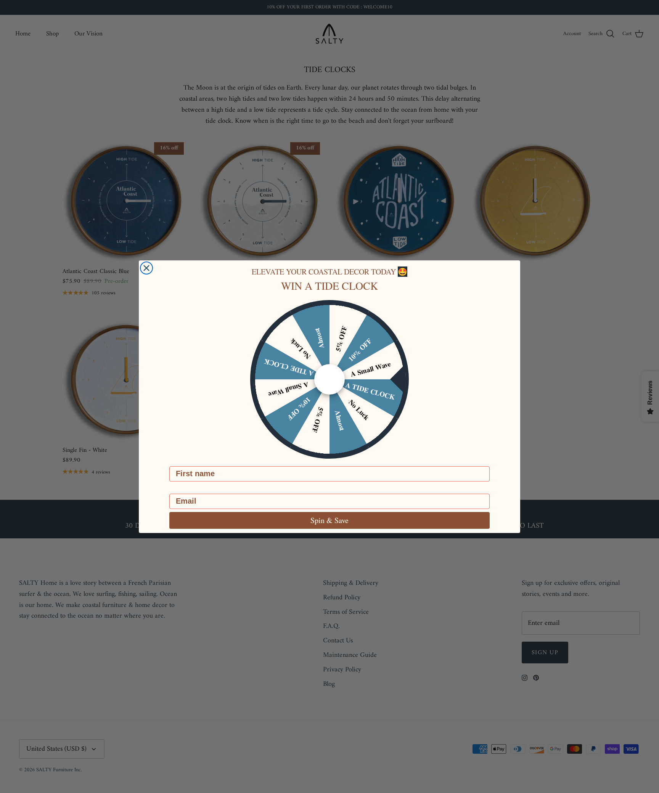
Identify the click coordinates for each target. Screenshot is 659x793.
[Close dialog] (146, 268)
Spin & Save (329, 520)
